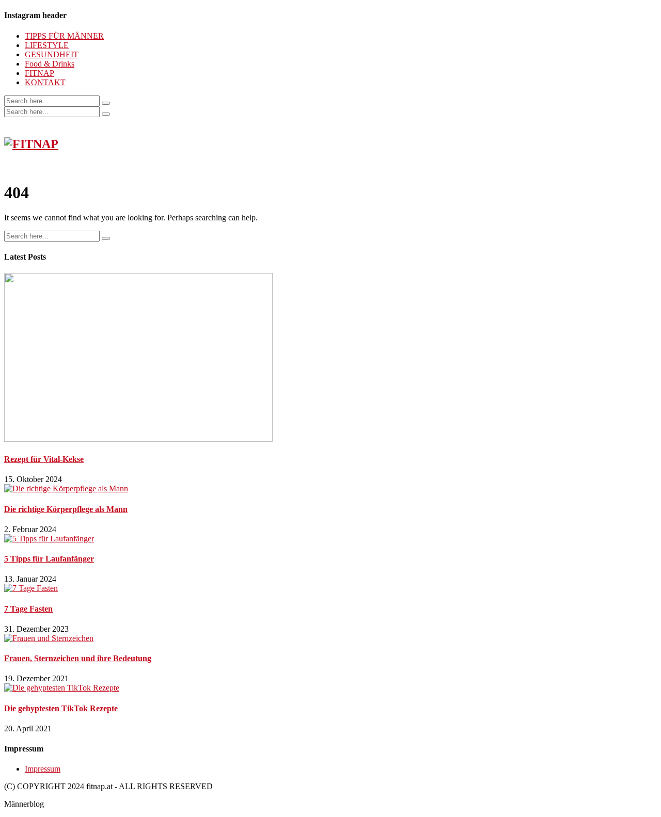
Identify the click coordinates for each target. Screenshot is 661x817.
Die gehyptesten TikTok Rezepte (61, 708)
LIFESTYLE (47, 45)
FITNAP (39, 73)
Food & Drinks (49, 63)
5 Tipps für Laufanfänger (49, 558)
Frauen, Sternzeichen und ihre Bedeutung (77, 658)
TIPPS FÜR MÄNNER (64, 35)
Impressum (42, 768)
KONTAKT (45, 82)
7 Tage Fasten (28, 608)
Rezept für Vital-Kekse (44, 459)
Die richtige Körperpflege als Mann (66, 509)
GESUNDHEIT (51, 54)
